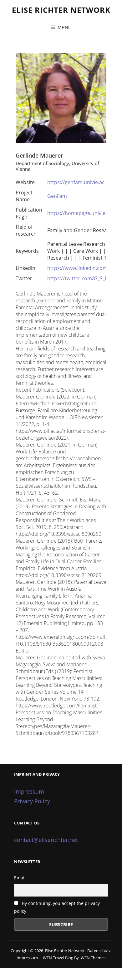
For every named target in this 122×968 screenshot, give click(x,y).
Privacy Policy (32, 801)
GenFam (57, 196)
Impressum (29, 791)
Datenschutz (99, 950)
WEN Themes (93, 958)
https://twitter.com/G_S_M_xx (81, 278)
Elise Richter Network (61, 10)
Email (20, 878)
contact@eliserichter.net (46, 839)
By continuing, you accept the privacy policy (57, 907)
